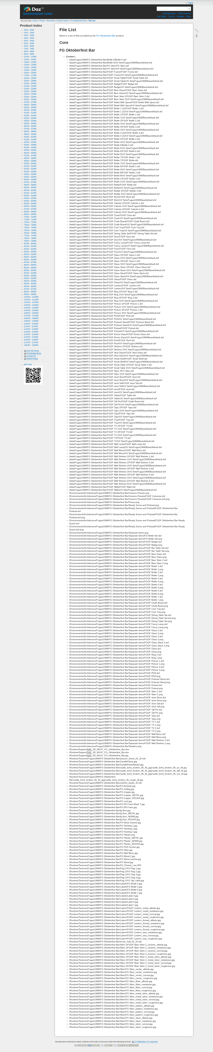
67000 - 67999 (30, 209)
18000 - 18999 (30, 78)
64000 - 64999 (30, 201)
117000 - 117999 (31, 342)
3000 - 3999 (29, 38)
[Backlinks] (196, 30)
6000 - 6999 (29, 46)
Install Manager (169, 13)
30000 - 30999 (30, 110)
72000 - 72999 (30, 222)
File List (92, 21)
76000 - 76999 (30, 233)
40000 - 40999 (30, 137)
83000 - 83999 (30, 252)
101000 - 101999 (31, 300)
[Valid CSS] (119, 1045)
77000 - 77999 (30, 236)
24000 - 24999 (30, 94)
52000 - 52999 (30, 169)
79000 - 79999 (30, 241)
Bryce (188, 16)
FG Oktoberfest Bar (78, 21)
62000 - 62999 (30, 196)
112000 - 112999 (31, 329)
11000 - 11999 (30, 59)
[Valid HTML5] (106, 1045)
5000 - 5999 (29, 43)
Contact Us (31, 356)
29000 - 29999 (30, 107)
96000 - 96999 (30, 286)
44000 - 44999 (30, 147)
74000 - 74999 (30, 227)
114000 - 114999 (31, 334)
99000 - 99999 (30, 294)
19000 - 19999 (30, 81)
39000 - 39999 (30, 134)
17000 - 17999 (30, 75)
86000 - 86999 (30, 260)
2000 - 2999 (29, 35)
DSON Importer (184, 13)
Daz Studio (161, 16)
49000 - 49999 (30, 161)
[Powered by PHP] (93, 1045)
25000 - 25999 (30, 97)
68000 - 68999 (30, 212)
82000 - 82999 (30, 249)
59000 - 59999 (30, 187)
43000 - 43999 (30, 145)
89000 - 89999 (30, 268)
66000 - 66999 (30, 206)
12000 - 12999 (30, 62)
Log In (191, 2)
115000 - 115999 (31, 337)
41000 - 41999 (30, 139)
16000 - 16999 (30, 73)
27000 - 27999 (30, 102)
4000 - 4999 (29, 41)
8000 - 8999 (29, 51)
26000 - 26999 (30, 99)
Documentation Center (38, 13)
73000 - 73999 (30, 225)
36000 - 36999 (30, 126)
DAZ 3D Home (33, 351)
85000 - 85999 (30, 257)
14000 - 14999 (30, 67)
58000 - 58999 (30, 185)
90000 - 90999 (30, 270)
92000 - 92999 (30, 276)
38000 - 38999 (30, 131)
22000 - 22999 (30, 89)
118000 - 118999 (31, 345)
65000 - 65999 (30, 203)
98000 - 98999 (30, 292)
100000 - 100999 (31, 297)
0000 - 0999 (29, 30)
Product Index (62, 21)
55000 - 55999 (30, 177)
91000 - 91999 (30, 273)
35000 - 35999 (30, 123)
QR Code (28, 364)
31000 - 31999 (30, 113)
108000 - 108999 (31, 318)
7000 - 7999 (29, 49)
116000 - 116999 (31, 340)
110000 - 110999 (31, 324)
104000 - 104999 (31, 308)
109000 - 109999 (31, 321)
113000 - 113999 (31, 332)
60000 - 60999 (30, 190)
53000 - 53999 (30, 172)
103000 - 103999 (31, 305)
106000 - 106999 (31, 313)
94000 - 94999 (30, 281)
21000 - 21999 (30, 86)
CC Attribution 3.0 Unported (146, 1042)
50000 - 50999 (30, 163)
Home (35, 21)
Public (42, 21)
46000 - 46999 (30, 153)
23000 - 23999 (30, 91)
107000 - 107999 (31, 316)
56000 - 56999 (30, 180)
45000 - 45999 (30, 150)
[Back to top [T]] (196, 35)
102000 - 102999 (31, 302)
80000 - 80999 (30, 244)
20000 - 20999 (30, 83)
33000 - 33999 (30, 118)
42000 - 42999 (30, 142)
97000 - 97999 (30, 289)
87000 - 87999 (30, 262)
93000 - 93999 (30, 278)
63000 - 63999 (30, 198)
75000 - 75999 (30, 230)
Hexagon (180, 16)
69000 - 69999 (30, 214)
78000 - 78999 (30, 238)
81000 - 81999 (30, 246)
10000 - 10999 (30, 57)
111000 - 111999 (31, 326)
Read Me (51, 21)
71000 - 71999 (30, 220)
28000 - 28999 (30, 105)
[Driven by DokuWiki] (132, 1045)
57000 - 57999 (30, 182)
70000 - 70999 (30, 217)
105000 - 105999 (31, 310)
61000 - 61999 (30, 193)
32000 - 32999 (30, 115)
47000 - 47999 (30, 156)
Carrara (171, 16)
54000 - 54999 (30, 174)
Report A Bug (32, 359)
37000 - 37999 (30, 129)
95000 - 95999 (30, 284)
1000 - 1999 (29, 33)
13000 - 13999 (30, 65)
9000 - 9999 (29, 54)
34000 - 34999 (30, 121)
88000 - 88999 (30, 265)
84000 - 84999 (30, 254)
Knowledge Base (34, 353)
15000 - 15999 (30, 70)
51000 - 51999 (30, 166)
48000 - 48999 (30, 158)
